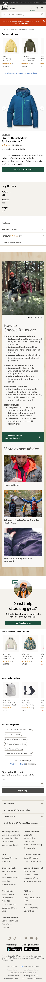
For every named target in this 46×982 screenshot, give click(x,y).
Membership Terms (11, 979)
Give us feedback (17, 764)
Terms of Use (12, 966)
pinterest (26, 938)
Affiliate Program (9, 904)
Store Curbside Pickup (33, 844)
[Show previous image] (4, 108)
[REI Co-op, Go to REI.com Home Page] (4, 8)
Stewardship (29, 911)
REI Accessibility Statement (32, 979)
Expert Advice (29, 871)
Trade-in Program (9, 884)
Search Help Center (10, 921)
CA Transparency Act (30, 976)
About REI (28, 894)
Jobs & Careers (8, 894)
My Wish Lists (7, 842)
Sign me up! (23, 790)
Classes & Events (31, 875)
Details (32, 775)
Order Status (29, 835)
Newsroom (28, 904)
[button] (23, 108)
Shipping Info (29, 848)
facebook (20, 938)
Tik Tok (15, 938)
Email (3, 780)
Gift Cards (6, 861)
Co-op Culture (8, 898)
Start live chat (25, 623)
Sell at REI (6, 901)
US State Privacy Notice (30, 970)
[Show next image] (42, 108)
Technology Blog (31, 907)
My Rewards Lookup (10, 838)
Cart (37, 8)
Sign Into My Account (11, 835)
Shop (12, 8)
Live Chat (5, 927)
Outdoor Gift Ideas (9, 858)
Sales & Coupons (31, 858)
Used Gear (6, 881)
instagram (9, 938)
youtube (31, 938)
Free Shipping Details (32, 861)
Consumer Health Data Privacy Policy (23, 973)
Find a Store (7, 924)
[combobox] (23, 14)
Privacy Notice (12, 970)
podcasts (36, 938)
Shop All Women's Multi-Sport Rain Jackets (19, 73)
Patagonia (6, 134)
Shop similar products (23, 169)
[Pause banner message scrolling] (43, 20)
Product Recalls (13, 976)
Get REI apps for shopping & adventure (23, 945)
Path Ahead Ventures (32, 881)
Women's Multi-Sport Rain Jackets (16, 29)
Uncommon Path (31, 878)
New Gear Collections (10, 877)
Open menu (42, 8)
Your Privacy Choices (31, 966)
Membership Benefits (10, 845)
